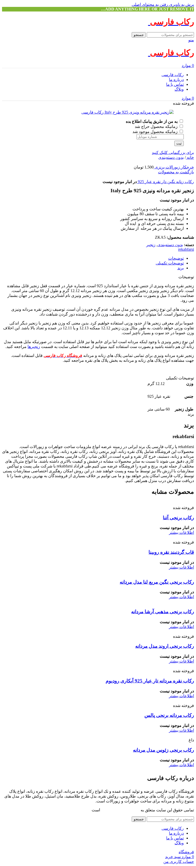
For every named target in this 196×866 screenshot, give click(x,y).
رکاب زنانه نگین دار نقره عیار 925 (165, 181)
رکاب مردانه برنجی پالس (169, 715)
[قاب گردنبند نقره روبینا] (131, 537)
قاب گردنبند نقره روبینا (171, 552)
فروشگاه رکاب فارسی (120, 810)
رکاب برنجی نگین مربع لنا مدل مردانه (157, 582)
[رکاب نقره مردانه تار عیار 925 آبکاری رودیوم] (154, 666)
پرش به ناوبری (181, 4)
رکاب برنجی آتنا (178, 517)
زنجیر (150, 245)
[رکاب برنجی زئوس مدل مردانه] (164, 735)
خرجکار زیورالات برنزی (174, 167)
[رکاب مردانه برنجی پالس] (139, 701)
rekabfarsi (186, 249)
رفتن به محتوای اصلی (150, 4)
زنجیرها (34, 346)
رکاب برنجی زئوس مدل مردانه (163, 750)
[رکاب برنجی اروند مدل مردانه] (157, 631)
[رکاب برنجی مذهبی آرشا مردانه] (156, 601)
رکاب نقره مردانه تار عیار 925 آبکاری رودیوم (150, 680)
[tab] (176, 258)
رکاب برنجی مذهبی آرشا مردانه (162, 611)
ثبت (179, 143)
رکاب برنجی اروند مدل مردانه (164, 646)
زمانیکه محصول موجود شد (155, 131)
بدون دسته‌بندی (171, 157)
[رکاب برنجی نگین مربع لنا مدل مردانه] (153, 572)
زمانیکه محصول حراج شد (157, 126)
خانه (190, 157)
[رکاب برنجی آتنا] (159, 503)
